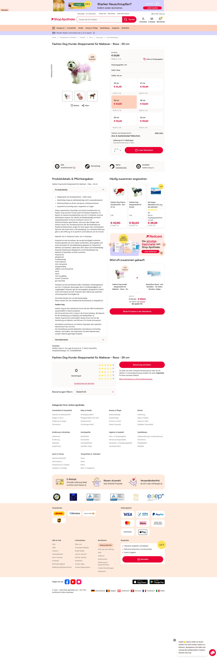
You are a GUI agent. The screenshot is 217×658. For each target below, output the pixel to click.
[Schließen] (141, 296)
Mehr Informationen (108, 352)
